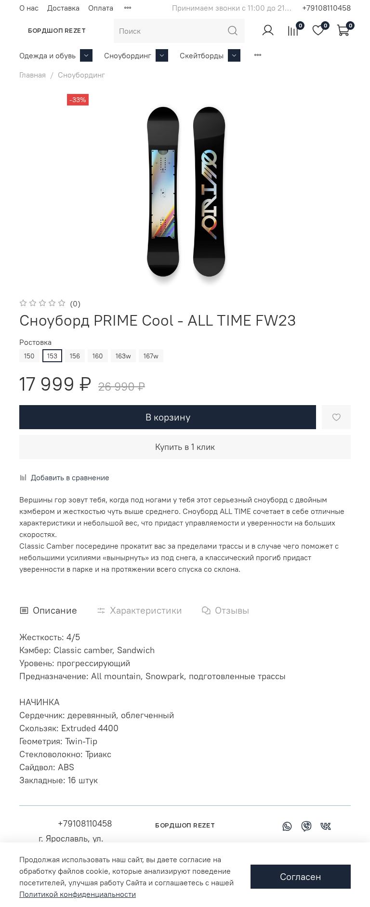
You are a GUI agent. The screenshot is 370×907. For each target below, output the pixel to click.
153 (52, 356)
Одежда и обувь (47, 55)
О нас (29, 8)
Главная (32, 74)
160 (97, 356)
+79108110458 (326, 8)
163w (123, 356)
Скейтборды (202, 55)
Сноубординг (127, 55)
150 (29, 356)
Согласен (300, 876)
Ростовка (35, 342)
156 (75, 356)
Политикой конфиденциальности (77, 894)
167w (151, 356)
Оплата (100, 8)
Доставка (63, 8)
